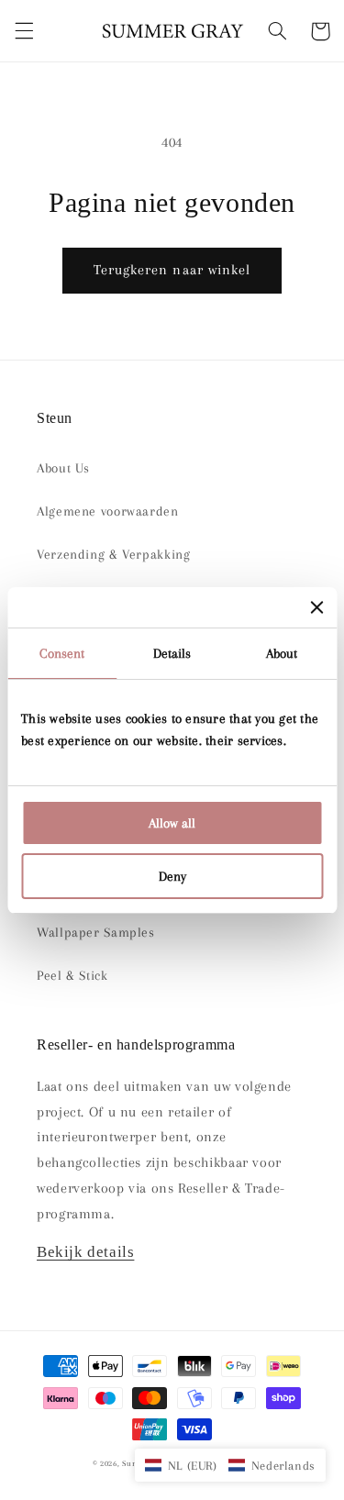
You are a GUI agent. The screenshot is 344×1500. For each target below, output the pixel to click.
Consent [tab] (61, 653)
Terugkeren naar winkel (172, 269)
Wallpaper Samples (96, 932)
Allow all (172, 823)
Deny (172, 876)
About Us (63, 468)
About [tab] (282, 653)
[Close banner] (316, 607)
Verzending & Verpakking (114, 554)
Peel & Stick (72, 975)
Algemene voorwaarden (108, 511)
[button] (24, 31)
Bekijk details (85, 1252)
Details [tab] (172, 653)
